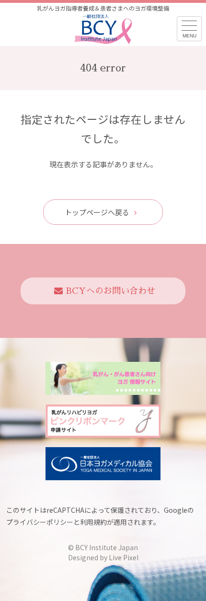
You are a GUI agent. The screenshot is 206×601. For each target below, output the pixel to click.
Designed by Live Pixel (103, 557)
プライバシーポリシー (39, 522)
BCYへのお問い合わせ (110, 291)
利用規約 (93, 522)
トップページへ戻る (97, 212)
